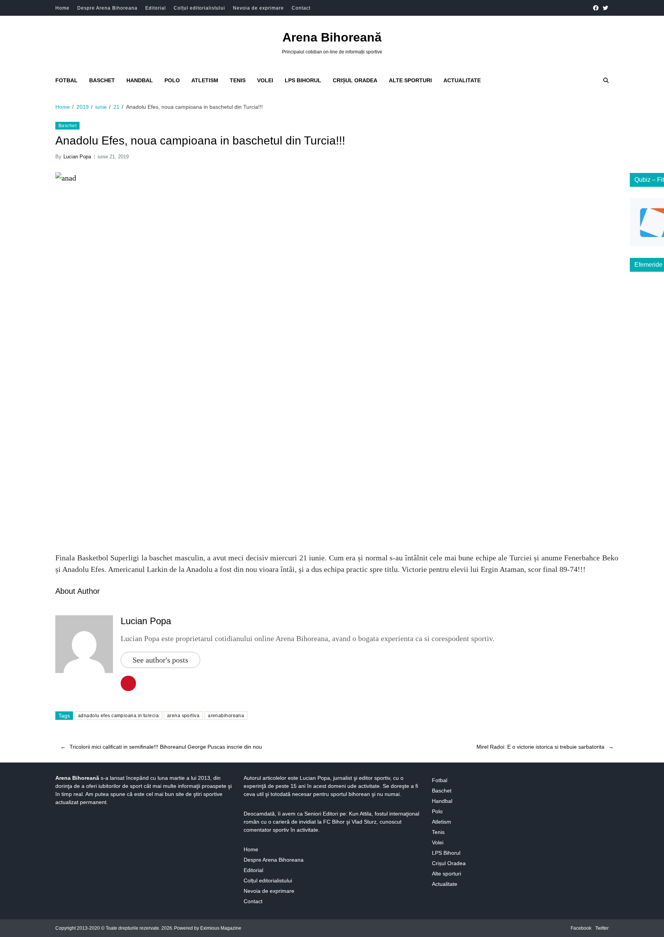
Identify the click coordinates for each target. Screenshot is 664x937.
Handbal (139, 80)
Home (62, 8)
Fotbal (66, 80)
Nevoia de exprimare (258, 8)
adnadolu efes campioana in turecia (118, 715)
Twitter (602, 928)
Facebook (581, 928)
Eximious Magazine (220, 928)
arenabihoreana (226, 715)
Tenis (238, 80)
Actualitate (462, 80)
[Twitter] (605, 8)
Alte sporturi (410, 80)
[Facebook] (596, 8)
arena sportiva (183, 715)
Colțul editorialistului (199, 8)
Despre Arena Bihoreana (107, 8)
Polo (172, 80)
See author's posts (160, 660)
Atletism (204, 80)
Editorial (155, 8)
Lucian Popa (77, 156)
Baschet (102, 80)
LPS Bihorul (303, 80)
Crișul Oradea (355, 80)
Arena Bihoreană (332, 37)
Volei (265, 80)
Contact (301, 8)
